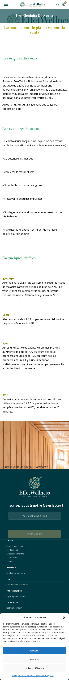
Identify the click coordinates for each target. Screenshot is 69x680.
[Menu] (6, 4)
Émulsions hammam (15, 573)
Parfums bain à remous (17, 584)
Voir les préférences (34, 668)
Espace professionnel (16, 596)
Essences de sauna (14, 546)
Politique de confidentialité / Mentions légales (33, 675)
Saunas (9, 561)
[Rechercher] (57, 4)
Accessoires (11, 557)
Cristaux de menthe (15, 553)
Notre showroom (14, 608)
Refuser (34, 659)
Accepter (34, 650)
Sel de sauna (12, 550)
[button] (64, 617)
